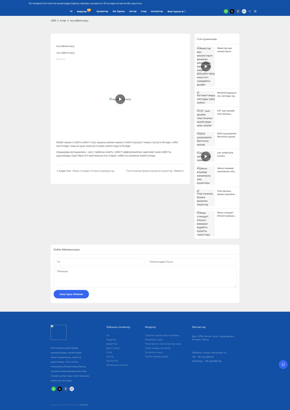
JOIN (53, 20)
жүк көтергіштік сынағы (225, 154)
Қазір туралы (113, 348)
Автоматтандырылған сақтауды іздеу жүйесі (227, 94)
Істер (63, 20)
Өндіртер (111, 339)
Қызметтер (111, 344)
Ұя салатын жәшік (154, 352)
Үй (107, 335)
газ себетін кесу (79, 20)
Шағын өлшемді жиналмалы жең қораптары (226, 170)
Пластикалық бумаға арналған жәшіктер (226, 193)
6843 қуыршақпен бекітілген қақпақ (226, 135)
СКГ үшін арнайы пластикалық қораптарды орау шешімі (226, 112)
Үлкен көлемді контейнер (158, 348)
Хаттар (110, 356)
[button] (185, 11)
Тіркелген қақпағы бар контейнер (162, 335)
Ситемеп (83, 404)
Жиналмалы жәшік (154, 339)
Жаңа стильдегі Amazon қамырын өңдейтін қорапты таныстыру (226, 214)
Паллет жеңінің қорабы (156, 356)
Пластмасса (151, 344)
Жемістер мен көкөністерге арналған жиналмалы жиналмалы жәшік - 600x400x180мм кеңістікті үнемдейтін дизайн (227, 50)
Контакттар (112, 361)
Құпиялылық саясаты (117, 365)
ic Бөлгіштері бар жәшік (169, 344)
